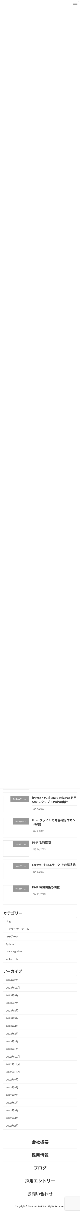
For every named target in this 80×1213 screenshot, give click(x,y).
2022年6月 (12, 1102)
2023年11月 (13, 987)
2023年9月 (12, 995)
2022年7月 (12, 1095)
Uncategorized (14, 951)
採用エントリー (40, 1180)
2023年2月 (12, 1041)
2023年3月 (12, 1033)
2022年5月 (12, 1110)
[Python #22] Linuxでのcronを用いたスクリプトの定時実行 (54, 800)
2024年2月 (12, 980)
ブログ (40, 1167)
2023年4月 (12, 1026)
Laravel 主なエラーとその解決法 (54, 865)
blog (8, 921)
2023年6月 (12, 1010)
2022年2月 (12, 1125)
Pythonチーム (14, 944)
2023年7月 (12, 1003)
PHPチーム (12, 936)
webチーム (12, 959)
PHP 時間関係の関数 (46, 887)
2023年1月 (12, 1049)
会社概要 (40, 1141)
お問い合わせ (40, 1193)
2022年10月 (13, 1072)
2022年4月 (12, 1118)
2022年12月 (13, 1056)
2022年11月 (13, 1064)
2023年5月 (12, 1018)
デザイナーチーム (19, 929)
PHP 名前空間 (41, 842)
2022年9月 (12, 1079)
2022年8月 (12, 1087)
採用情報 (40, 1154)
